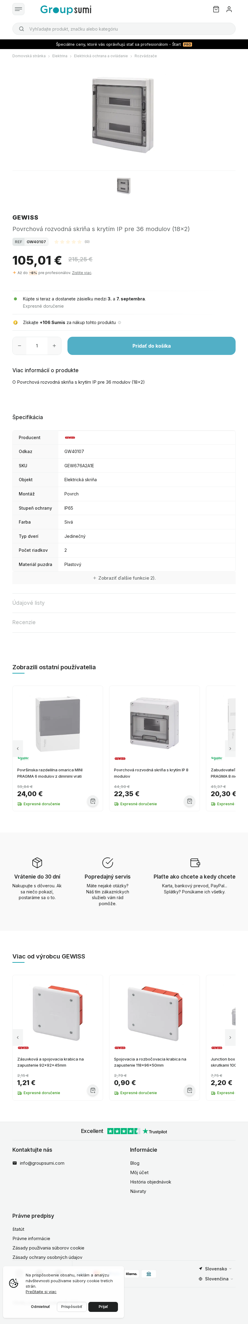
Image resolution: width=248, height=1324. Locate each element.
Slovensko (216, 1268)
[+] (54, 346)
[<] (17, 748)
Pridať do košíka (151, 346)
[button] (72, 242)
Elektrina (59, 56)
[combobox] (124, 28)
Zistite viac (81, 272)
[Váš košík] (216, 9)
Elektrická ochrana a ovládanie (101, 56)
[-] (19, 346)
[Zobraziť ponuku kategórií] (18, 9)
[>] (230, 748)
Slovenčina (217, 1278)
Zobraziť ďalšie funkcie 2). (127, 578)
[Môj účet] (229, 9)
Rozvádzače (146, 56)
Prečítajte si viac (41, 1291)
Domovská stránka (29, 56)
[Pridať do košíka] (92, 800)
